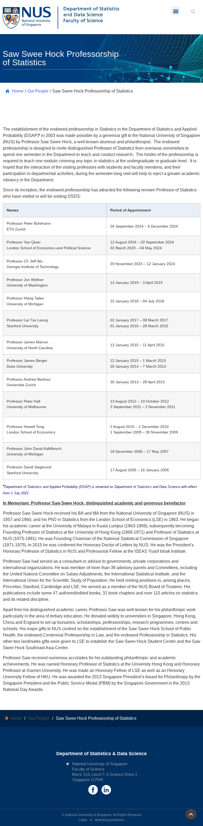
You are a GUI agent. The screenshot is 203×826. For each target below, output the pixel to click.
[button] (175, 11)
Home (18, 91)
